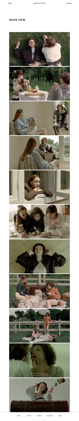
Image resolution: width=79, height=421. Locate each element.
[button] (10, 3)
